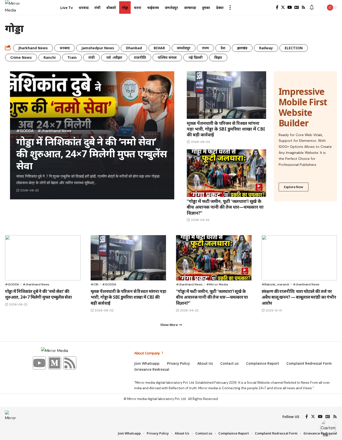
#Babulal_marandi (275, 284)
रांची (91, 57)
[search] (319, 7)
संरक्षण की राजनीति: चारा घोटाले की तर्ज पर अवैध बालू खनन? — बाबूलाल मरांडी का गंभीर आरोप (299, 297)
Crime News (21, 57)
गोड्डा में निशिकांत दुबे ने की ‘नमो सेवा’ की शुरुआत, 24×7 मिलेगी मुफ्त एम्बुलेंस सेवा (91, 153)
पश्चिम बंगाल (167, 57)
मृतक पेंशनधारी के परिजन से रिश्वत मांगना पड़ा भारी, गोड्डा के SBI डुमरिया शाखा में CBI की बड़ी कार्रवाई (226, 129)
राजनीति (140, 57)
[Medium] (54, 362)
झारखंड (242, 48)
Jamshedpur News (97, 48)
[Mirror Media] (12, 7)
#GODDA (25, 130)
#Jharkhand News (55, 130)
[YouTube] (289, 7)
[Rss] (303, 7)
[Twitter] (283, 7)
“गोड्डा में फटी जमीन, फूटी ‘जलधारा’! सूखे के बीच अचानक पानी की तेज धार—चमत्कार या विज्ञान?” (225, 207)
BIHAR (159, 48)
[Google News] (296, 7)
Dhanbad (134, 48)
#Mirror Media (217, 284)
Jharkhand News (33, 48)
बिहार (218, 57)
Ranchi (50, 57)
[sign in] (269, 8)
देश (223, 48)
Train (72, 57)
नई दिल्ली (196, 57)
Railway (266, 48)
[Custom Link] (328, 427)
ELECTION (294, 48)
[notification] (311, 8)
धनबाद (65, 48)
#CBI (94, 284)
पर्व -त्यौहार (114, 57)
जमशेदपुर (183, 48)
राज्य (205, 48)
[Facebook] (277, 7)
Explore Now (293, 187)
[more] (230, 7)
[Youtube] (39, 362)
